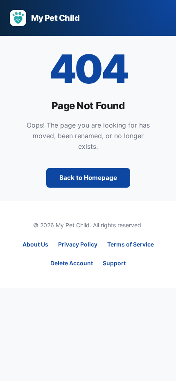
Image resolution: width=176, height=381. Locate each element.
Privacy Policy (77, 244)
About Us (35, 244)
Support (114, 263)
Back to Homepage (88, 178)
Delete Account (71, 263)
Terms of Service (130, 244)
